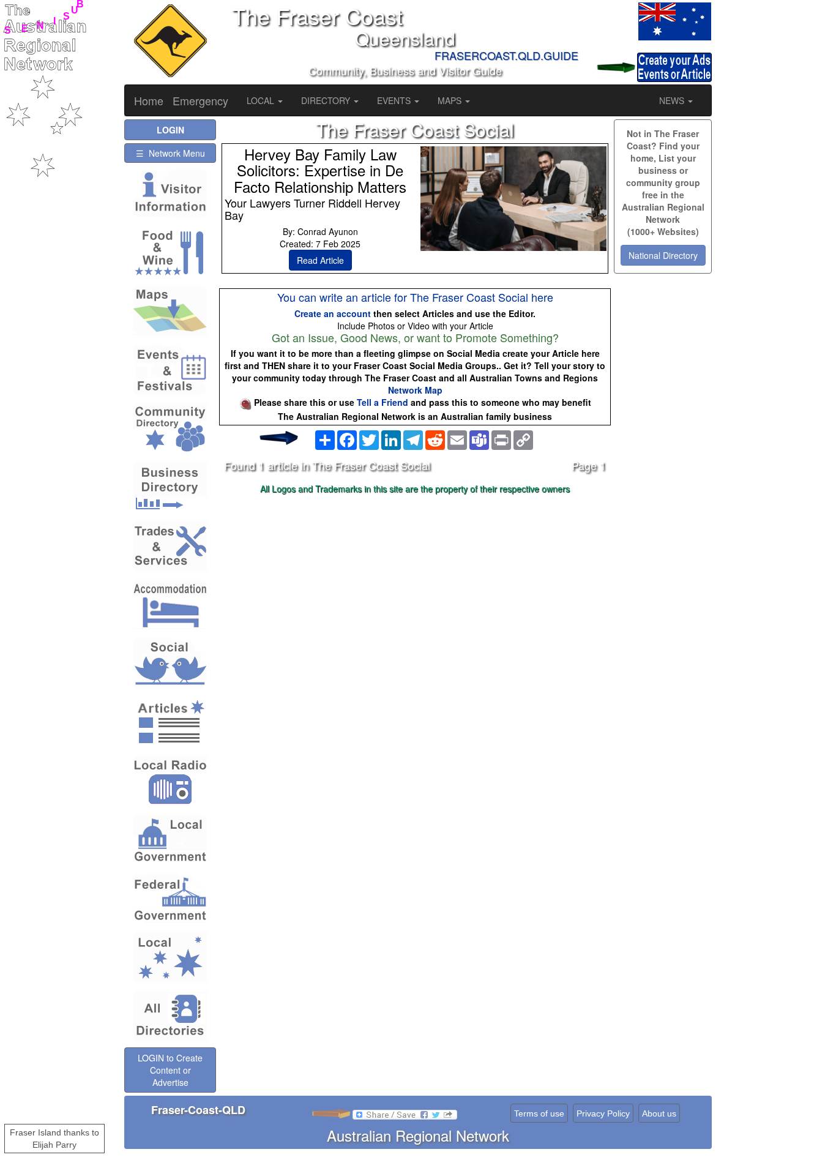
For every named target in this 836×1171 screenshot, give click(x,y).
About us (659, 1113)
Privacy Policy (603, 1113)
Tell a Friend (382, 402)
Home (148, 100)
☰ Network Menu (170, 153)
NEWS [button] (673, 100)
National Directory (663, 255)
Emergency (200, 100)
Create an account (332, 313)
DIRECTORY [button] (327, 100)
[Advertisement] (415, 595)
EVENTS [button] (395, 100)
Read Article (320, 260)
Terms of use (539, 1113)
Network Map (415, 390)
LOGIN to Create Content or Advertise (170, 1070)
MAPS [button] (451, 100)
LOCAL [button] (262, 100)
